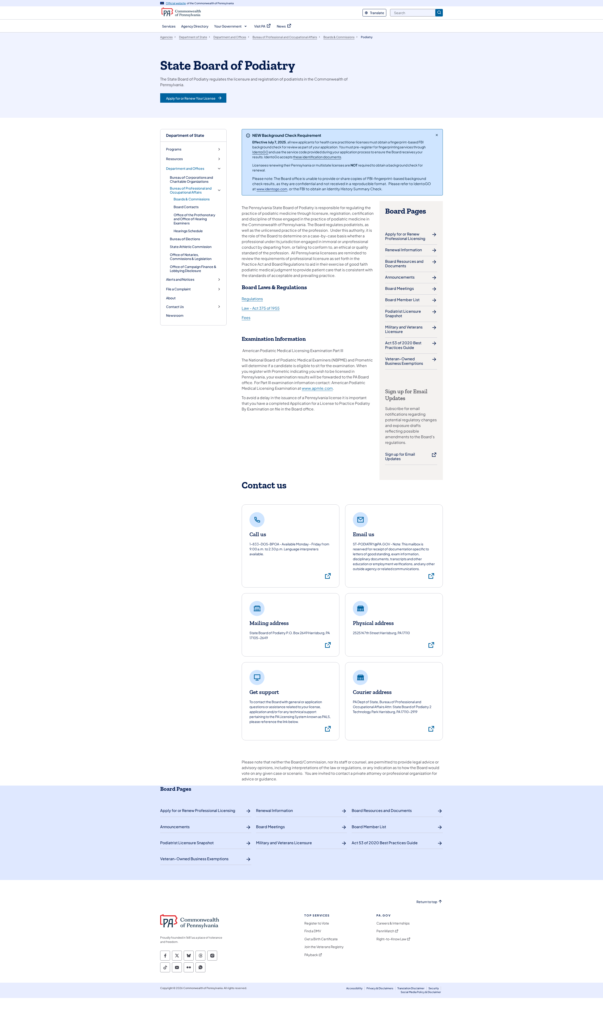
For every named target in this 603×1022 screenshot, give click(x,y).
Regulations (252, 298)
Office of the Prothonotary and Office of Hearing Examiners (194, 219)
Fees (246, 317)
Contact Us (175, 307)
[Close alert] (437, 135)
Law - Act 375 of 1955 (261, 308)
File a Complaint (178, 289)
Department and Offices (185, 168)
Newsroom (174, 315)
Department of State (185, 135)
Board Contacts (186, 207)
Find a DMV (312, 931)
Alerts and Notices (180, 279)
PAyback (311, 955)
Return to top (426, 902)
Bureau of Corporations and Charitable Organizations (191, 179)
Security (433, 988)
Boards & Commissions (192, 199)
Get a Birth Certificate (321, 939)
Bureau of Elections (185, 239)
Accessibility (354, 988)
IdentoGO (260, 152)
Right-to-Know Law (391, 939)
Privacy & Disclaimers (380, 988)
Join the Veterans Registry (324, 947)
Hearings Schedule (188, 231)
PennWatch (385, 931)
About (171, 298)
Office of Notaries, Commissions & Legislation (191, 256)
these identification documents (317, 157)
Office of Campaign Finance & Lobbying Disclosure (193, 268)
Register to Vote (316, 923)
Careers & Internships (393, 923)
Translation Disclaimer (410, 988)
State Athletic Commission (191, 246)
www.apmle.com (317, 388)
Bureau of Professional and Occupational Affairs (191, 190)
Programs (173, 149)
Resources (174, 159)
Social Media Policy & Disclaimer (421, 992)
